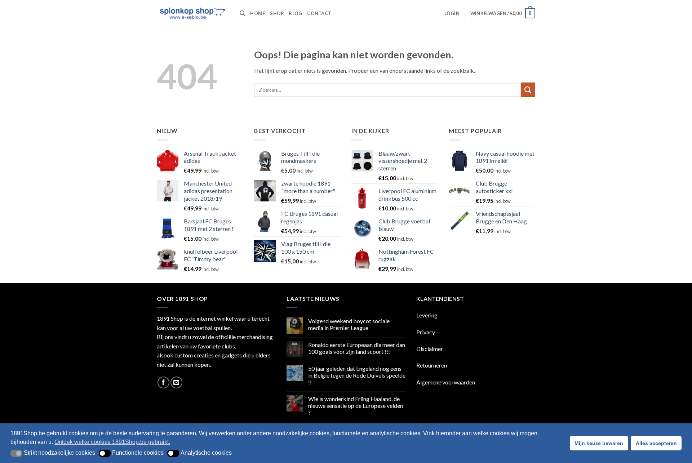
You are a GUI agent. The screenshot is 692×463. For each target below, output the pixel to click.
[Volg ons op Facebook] (163, 382)
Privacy (425, 332)
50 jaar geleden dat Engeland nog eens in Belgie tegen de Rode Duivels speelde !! (356, 375)
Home (257, 13)
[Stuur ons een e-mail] (176, 382)
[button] (452, 13)
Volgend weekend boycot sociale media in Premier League (349, 324)
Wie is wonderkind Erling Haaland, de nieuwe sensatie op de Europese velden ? (355, 405)
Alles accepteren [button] (656, 443)
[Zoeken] (242, 13)
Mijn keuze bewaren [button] (599, 443)
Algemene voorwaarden (445, 382)
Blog (295, 13)
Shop (277, 13)
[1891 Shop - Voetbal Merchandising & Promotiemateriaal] (193, 13)
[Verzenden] (528, 90)
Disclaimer (429, 348)
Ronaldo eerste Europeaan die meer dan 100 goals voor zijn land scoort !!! (356, 348)
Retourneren (431, 365)
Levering (427, 315)
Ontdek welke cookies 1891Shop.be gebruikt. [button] (112, 442)
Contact (319, 13)
